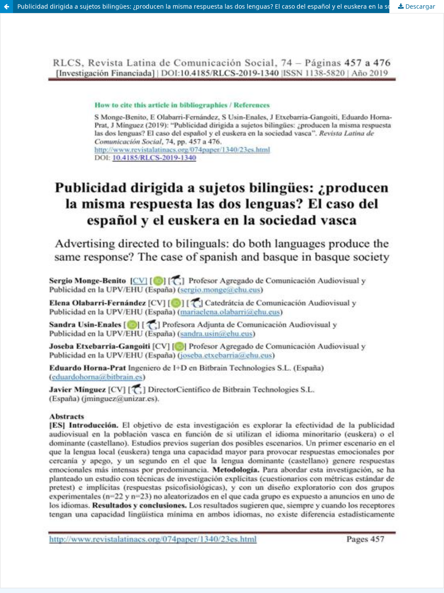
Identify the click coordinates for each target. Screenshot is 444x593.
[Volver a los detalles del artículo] (6, 6)
